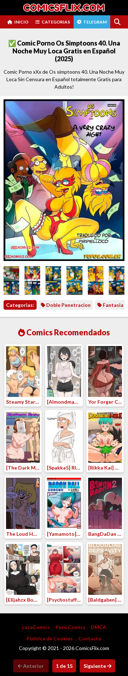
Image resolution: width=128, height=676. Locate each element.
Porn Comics (70, 627)
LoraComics (36, 627)
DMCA (98, 627)
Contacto (89, 638)
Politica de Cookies (50, 638)
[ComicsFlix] (64, 8)
